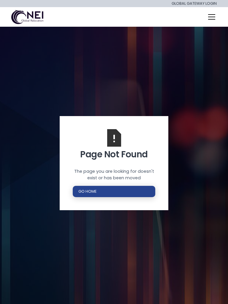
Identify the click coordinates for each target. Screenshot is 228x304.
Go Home (87, 191)
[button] (211, 17)
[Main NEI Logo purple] (28, 17)
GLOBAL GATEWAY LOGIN (194, 4)
